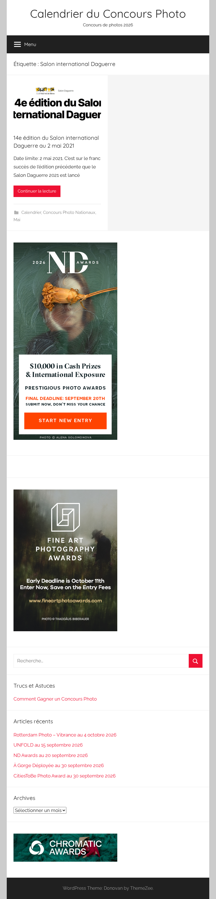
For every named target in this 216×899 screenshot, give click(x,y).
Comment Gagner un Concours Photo (55, 699)
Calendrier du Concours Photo (108, 13)
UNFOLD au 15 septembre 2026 (48, 745)
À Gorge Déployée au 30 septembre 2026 (59, 765)
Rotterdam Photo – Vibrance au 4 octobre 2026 (65, 735)
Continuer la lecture (37, 191)
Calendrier (31, 212)
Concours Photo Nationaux (69, 212)
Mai (17, 219)
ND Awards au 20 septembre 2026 (51, 755)
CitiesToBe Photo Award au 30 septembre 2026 (65, 776)
